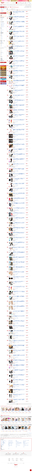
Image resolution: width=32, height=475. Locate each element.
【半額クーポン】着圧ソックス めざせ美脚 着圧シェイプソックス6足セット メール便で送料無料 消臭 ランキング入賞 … (19, 154)
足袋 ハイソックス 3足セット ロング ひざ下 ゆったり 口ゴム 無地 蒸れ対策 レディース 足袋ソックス (18, 394)
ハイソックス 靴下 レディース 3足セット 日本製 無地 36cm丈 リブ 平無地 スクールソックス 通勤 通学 (19, 114)
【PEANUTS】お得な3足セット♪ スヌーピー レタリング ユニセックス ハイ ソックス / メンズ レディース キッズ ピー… (19, 336)
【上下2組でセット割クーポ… (26, 411)
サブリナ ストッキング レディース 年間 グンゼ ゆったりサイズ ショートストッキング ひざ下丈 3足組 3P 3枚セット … (19, 120)
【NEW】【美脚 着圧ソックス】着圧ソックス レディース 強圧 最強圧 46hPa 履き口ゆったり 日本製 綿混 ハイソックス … (19, 71)
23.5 (1, 46)
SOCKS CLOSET (15, 161)
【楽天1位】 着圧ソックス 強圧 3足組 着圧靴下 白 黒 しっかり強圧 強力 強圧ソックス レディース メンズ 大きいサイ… (18, 110)
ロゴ (1, 30)
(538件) (3, 431)
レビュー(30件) (16, 395)
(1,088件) (13, 431)
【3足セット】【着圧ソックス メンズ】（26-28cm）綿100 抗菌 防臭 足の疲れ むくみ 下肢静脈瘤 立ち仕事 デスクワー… (18, 257)
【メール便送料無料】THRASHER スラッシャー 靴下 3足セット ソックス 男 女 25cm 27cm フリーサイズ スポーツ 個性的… (18, 223)
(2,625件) (6, 431)
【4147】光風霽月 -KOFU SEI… (29, 429)
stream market (15, 220)
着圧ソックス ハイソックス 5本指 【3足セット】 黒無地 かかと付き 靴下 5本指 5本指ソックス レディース (19, 124)
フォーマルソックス (3, 23)
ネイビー (2, 38)
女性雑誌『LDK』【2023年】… (2, 411)
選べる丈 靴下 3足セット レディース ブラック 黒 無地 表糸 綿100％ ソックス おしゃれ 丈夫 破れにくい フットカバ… (19, 350)
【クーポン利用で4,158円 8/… (19, 421)
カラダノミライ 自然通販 (15, 274)
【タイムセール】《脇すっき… (29, 422)
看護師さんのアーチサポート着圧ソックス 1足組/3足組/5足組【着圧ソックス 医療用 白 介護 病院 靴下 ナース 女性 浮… (19, 130)
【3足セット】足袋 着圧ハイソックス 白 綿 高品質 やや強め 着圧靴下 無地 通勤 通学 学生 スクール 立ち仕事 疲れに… (18, 365)
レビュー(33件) (16, 140)
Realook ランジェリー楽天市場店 (16, 323)
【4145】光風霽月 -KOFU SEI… (22, 429)
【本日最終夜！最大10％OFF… (29, 411)
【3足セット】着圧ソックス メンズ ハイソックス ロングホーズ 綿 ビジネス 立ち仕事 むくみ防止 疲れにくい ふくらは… (19, 238)
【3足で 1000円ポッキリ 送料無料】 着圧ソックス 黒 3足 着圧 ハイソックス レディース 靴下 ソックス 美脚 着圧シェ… (18, 169)
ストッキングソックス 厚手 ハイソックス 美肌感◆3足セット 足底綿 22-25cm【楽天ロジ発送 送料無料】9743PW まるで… (19, 301)
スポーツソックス (2, 24)
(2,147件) (26, 431)
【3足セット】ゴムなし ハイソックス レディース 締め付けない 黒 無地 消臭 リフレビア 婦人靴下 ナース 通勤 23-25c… (19, 399)
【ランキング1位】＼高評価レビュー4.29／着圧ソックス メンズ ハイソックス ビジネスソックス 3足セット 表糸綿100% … (19, 51)
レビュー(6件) (16, 121)
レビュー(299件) (16, 18)
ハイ (1, 14)
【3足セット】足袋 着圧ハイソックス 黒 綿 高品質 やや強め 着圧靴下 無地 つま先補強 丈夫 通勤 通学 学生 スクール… (18, 159)
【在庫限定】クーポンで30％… (2, 429)
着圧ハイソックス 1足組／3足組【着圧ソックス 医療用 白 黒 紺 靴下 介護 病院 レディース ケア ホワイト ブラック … (19, 11)
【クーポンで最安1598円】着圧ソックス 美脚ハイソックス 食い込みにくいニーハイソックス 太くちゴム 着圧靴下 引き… (19, 321)
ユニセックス (2, 10)
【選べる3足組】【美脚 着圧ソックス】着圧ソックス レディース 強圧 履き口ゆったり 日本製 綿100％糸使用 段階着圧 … (18, 17)
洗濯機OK (2, 59)
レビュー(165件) (16, 62)
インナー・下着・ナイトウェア (3, 8)
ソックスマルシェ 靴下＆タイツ (16, 126)
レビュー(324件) (16, 111)
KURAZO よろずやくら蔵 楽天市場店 (16, 386)
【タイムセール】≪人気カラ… (9, 430)
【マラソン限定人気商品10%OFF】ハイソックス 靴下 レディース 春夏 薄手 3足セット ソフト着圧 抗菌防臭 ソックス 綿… (19, 370)
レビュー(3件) (16, 160)
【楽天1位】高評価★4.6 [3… (9, 421)
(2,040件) (10, 431)
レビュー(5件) (16, 234)
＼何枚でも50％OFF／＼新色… (9, 411)
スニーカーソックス (3, 26)
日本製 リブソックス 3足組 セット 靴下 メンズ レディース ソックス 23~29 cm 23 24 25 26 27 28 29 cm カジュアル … (18, 139)
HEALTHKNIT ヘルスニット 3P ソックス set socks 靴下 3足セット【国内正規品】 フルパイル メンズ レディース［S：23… (19, 316)
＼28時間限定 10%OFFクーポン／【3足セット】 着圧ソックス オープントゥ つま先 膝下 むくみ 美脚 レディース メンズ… (18, 36)
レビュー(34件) (16, 263)
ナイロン (2, 19)
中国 (1, 33)
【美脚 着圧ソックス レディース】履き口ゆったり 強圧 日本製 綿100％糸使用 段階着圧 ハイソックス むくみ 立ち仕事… (18, 31)
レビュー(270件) (16, 322)
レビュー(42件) (16, 135)
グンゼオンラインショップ (15, 166)
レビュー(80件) (16, 57)
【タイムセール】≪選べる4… (12, 421)
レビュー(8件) (16, 67)
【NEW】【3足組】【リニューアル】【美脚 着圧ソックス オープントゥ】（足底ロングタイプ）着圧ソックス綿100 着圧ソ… (18, 61)
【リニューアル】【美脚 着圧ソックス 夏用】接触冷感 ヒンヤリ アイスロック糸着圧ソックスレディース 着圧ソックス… (19, 296)
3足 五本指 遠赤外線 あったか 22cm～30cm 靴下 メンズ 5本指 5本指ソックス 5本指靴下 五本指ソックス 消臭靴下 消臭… (19, 228)
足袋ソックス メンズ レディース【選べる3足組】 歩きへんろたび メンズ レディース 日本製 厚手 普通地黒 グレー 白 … (19, 174)
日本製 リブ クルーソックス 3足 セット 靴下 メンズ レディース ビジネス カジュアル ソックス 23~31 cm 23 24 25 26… (19, 134)
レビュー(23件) (16, 376)
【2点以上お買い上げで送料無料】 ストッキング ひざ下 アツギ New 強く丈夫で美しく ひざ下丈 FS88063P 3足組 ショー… (19, 198)
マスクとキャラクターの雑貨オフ (16, 171)
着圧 (1, 41)
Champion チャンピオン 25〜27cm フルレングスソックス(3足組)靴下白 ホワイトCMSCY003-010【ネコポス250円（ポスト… (18, 341)
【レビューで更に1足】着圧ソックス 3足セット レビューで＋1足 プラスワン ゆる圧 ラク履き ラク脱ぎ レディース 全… (19, 46)
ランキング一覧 (2, 64)
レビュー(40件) (16, 229)
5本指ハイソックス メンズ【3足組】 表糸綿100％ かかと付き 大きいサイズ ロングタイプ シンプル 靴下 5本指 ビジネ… (19, 375)
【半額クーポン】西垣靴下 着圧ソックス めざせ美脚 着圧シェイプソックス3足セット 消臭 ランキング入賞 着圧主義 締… (19, 22)
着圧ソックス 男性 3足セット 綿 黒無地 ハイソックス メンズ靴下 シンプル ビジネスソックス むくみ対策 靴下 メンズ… (18, 380)
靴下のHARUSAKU (15, 136)
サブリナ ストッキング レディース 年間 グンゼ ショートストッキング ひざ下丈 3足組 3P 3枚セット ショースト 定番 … (19, 287)
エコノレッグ (15, 156)
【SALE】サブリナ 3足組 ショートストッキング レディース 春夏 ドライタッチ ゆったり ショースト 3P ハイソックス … (18, 164)
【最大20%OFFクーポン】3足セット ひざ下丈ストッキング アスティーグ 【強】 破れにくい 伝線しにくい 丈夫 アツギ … (18, 66)
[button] (20, 2)
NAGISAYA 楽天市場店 (15, 102)
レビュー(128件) (16, 72)
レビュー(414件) (16, 23)
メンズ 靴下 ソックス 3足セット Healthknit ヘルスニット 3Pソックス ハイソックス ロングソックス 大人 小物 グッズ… (19, 331)
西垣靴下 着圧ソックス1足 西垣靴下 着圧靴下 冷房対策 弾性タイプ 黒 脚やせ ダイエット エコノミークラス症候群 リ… (18, 346)
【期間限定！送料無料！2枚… (26, 421)
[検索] (16, 2)
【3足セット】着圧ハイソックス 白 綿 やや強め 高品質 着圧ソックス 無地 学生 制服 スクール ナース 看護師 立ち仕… (18, 85)
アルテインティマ (15, 328)
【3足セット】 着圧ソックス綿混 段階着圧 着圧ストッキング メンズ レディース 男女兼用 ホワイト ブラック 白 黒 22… (19, 242)
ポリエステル (2, 18)
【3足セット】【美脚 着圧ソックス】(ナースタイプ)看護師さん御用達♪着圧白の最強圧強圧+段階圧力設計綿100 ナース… (19, 81)
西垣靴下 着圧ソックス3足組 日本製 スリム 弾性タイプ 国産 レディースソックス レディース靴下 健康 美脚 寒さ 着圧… (18, 252)
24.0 (1, 44)
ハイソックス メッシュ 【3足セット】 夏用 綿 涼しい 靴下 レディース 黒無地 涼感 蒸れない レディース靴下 (18, 178)
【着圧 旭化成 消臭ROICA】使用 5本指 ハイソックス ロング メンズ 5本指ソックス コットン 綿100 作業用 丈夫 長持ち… (18, 360)
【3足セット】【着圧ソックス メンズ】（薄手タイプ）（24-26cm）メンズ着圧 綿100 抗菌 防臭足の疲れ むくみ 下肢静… (19, 267)
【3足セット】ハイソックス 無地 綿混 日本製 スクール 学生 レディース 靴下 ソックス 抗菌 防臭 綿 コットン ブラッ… (18, 149)
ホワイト (2, 36)
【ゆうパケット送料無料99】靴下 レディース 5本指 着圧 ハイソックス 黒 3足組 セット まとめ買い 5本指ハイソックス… (19, 218)
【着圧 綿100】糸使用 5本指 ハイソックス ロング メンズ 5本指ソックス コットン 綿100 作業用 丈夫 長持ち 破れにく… (18, 233)
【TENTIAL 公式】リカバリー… (26, 430)
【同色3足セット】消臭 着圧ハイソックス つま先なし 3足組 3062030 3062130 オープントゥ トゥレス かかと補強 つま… (18, 385)
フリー (1, 50)
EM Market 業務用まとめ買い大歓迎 (16, 112)
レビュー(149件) (16, 189)
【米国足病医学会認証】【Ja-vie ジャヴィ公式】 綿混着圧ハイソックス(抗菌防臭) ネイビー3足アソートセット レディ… (18, 203)
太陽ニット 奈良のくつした (16, 63)
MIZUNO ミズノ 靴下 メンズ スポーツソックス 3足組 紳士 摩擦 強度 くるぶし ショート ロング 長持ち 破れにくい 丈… (19, 56)
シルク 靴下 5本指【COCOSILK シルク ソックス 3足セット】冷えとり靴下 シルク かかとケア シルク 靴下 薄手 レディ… (18, 272)
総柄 (1, 31)
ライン (1, 29)
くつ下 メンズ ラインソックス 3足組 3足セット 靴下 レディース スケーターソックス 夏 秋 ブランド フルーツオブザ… (18, 41)
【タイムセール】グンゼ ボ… (19, 429)
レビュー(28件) (16, 91)
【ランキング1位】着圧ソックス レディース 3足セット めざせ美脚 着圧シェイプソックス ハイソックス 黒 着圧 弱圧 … (19, 292)
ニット (1, 20)
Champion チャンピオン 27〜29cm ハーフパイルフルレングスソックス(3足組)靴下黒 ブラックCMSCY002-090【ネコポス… (18, 277)
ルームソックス (2, 25)
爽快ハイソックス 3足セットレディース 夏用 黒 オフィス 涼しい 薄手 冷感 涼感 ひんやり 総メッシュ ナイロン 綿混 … (18, 76)
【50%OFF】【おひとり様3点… (19, 411)
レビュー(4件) (16, 165)
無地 (1, 28)
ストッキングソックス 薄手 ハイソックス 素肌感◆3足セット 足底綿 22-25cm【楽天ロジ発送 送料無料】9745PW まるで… (19, 306)
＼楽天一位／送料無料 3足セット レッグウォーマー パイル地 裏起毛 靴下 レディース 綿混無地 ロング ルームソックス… (19, 390)
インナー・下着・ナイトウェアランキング (13, 7)
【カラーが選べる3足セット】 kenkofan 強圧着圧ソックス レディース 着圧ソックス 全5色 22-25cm (18, 90)
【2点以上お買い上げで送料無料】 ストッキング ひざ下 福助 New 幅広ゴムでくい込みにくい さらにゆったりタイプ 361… (19, 355)
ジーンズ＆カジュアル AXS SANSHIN (16, 278)
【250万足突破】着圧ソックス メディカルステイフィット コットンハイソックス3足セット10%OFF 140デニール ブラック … (19, 213)
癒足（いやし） (15, 53)
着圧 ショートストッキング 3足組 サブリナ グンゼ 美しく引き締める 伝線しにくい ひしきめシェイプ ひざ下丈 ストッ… (18, 247)
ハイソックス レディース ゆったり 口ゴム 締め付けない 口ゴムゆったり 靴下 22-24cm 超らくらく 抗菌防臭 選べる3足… (19, 311)
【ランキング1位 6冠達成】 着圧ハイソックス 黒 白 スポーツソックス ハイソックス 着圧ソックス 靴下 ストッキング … (19, 208)
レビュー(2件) (16, 337)
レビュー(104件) (16, 77)
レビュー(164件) (16, 170)
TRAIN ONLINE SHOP (15, 215)
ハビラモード (15, 195)
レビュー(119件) (16, 194)
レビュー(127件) (16, 106)
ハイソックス (2, 22)
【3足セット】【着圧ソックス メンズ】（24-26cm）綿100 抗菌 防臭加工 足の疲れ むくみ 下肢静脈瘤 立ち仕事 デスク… (18, 105)
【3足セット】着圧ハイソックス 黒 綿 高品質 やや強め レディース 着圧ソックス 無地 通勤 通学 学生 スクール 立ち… (18, 27)
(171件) (16, 431)
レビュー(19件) (16, 214)
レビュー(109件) (16, 381)
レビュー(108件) (16, 273)
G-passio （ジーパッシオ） (15, 58)
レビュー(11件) (16, 317)
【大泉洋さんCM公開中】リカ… (12, 411)
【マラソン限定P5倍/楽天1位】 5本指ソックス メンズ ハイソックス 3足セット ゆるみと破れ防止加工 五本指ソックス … (19, 100)
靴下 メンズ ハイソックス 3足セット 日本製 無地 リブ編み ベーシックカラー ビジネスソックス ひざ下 (18, 188)
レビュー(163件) (16, 391)
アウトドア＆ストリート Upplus (16, 318)
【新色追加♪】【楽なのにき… (6, 411)
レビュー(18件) (16, 327)
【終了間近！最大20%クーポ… (16, 411)
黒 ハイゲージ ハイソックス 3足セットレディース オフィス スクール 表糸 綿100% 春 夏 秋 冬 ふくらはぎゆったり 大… (19, 95)
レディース (2, 9)
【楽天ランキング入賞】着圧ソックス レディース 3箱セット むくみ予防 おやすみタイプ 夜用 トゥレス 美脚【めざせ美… (19, 144)
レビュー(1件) (16, 332)
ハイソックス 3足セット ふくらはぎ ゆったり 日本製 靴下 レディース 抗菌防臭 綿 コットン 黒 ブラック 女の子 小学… (18, 184)
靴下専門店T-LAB (15, 352)
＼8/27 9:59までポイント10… (22, 411)
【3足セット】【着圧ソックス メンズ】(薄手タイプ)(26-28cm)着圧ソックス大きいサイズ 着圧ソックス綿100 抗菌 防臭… (19, 262)
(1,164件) (20, 431)
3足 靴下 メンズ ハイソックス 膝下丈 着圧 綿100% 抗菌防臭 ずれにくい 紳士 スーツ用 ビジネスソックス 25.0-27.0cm (19, 193)
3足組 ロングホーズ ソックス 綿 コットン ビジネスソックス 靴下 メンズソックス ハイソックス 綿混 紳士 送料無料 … (18, 326)
